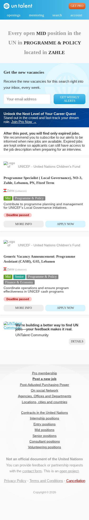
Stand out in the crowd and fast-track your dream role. (41, 118)
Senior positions (44, 436)
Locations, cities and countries (44, 402)
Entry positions (44, 424)
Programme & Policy (29, 198)
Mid (8, 198)
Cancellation (75, 481)
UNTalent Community (32, 335)
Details (77, 341)
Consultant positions (44, 441)
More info (23, 224)
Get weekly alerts (69, 99)
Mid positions (44, 430)
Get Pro (77, 6)
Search (57, 15)
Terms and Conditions (46, 481)
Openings (13, 15)
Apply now (65, 224)
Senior (19, 276)
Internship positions (44, 418)
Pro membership (44, 373)
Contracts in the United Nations (44, 412)
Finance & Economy (19, 282)
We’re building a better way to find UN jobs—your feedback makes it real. (46, 327)
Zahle (10, 191)
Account (76, 15)
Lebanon (21, 191)
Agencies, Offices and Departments (44, 396)
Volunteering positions (44, 447)
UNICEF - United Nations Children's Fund (49, 166)
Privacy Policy (15, 481)
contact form (32, 471)
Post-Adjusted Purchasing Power (44, 385)
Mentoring (36, 15)
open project (69, 471)
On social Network (44, 390)
